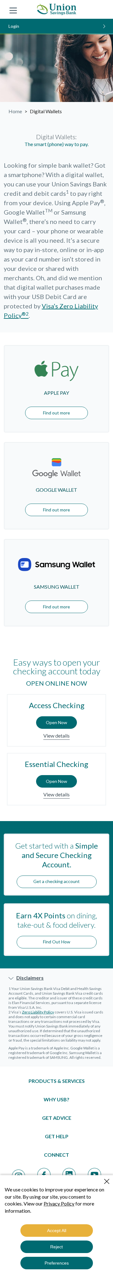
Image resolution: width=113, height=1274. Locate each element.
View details (56, 736)
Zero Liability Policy (38, 1012)
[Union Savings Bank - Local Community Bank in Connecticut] (57, 9)
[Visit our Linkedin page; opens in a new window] (69, 1174)
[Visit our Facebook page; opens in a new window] (44, 1174)
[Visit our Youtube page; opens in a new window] (94, 1174)
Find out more (56, 412)
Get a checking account (56, 881)
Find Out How (56, 941)
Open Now (56, 722)
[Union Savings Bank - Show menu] (13, 9)
